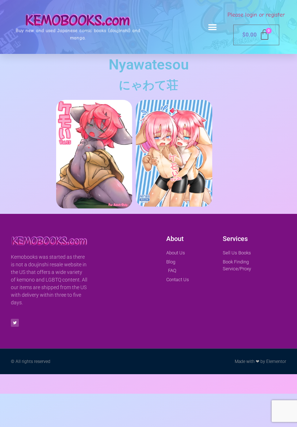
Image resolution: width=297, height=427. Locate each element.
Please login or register (256, 15)
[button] (212, 27)
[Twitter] (15, 323)
